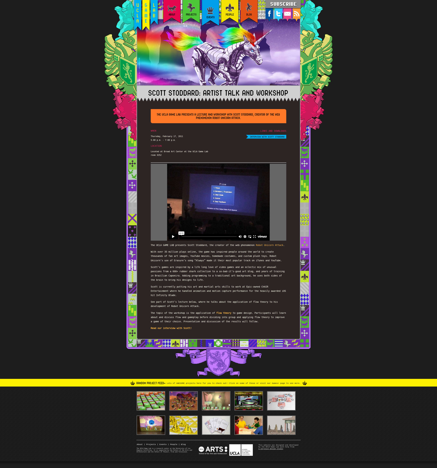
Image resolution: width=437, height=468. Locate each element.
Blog (182, 444)
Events (162, 444)
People (172, 444)
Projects (150, 444)
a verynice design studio (270, 449)
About (140, 444)
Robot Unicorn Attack (269, 245)
